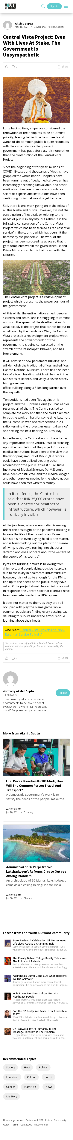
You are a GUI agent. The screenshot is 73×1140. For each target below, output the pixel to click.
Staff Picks (30, 1086)
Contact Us (26, 1124)
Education (12, 1077)
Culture (31, 1077)
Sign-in (54, 6)
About (20, 1120)
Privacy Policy (41, 1124)
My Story (11, 1096)
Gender (10, 1086)
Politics (43, 1067)
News (48, 1086)
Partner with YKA (35, 1120)
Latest (48, 1077)
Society (10, 1067)
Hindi (27, 1067)
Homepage (9, 1120)
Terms (15, 1124)
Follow (63, 692)
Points (48, 1120)
